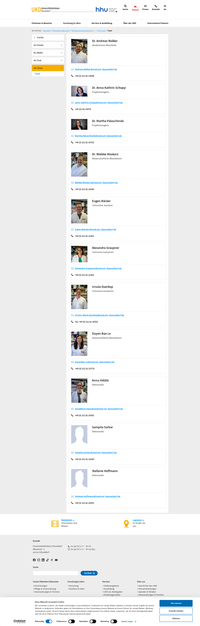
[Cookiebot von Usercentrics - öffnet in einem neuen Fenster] (19, 621)
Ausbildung (109, 589)
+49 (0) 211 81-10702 (84, 142)
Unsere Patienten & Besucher (46, 581)
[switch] (71, 621)
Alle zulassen (176, 603)
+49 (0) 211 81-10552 (84, 415)
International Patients (157, 23)
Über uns (141, 581)
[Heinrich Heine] (106, 9)
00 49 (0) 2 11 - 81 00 (80, 546)
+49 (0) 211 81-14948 (84, 75)
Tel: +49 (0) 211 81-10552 (86, 321)
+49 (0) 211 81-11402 (84, 236)
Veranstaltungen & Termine (47, 592)
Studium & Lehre (76, 589)
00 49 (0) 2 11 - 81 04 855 (82, 549)
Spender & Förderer (147, 592)
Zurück (40, 37)
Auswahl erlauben (176, 611)
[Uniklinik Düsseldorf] (45, 9)
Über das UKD (129, 23)
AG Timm (38, 68)
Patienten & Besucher (42, 23)
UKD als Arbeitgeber (113, 592)
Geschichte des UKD (148, 586)
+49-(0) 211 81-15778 (84, 368)
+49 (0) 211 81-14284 (84, 189)
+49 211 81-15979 (83, 109)
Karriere (106, 581)
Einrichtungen (41, 586)
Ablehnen (176, 618)
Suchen (88, 573)
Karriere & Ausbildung (102, 23)
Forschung (74, 586)
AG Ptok (37, 60)
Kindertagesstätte (112, 595)
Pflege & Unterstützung (45, 589)
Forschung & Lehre (72, 23)
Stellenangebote (111, 586)
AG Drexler (39, 45)
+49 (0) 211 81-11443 (84, 274)
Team (37, 74)
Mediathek (66, 520)
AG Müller (38, 53)
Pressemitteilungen (147, 589)
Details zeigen (127, 621)
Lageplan (137, 520)
